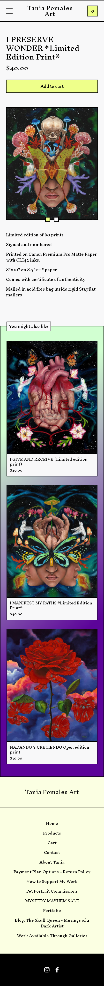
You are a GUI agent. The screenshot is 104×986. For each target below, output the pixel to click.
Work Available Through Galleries (52, 936)
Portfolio (52, 910)
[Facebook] (57, 969)
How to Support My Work (52, 881)
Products (52, 833)
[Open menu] (9, 11)
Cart (52, 843)
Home (52, 823)
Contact (52, 852)
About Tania (52, 862)
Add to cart (52, 86)
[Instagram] (47, 969)
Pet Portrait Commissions (52, 891)
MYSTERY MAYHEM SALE (52, 901)
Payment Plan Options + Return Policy (52, 872)
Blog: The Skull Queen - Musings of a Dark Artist (52, 923)
